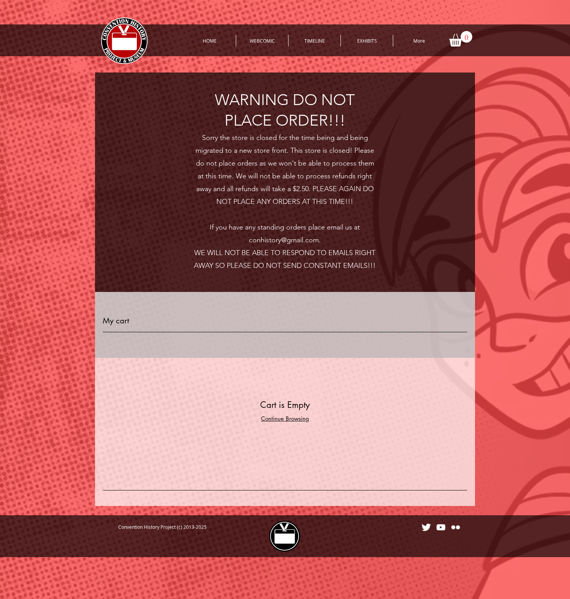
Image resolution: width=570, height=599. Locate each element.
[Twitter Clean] (426, 527)
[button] (460, 39)
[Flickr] (455, 527)
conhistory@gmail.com (284, 240)
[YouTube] (440, 527)
